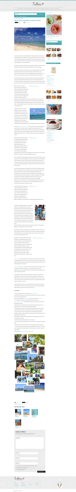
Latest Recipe (49, 12)
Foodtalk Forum (36, 8)
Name (17, 453)
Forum (37, 482)
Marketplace (16, 484)
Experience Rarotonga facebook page (26, 331)
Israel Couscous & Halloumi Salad (54, 52)
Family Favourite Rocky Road (59, 52)
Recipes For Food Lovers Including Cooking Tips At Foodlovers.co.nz (38, 3)
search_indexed (20, 404)
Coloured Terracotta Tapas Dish (50, 83)
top (60, 479)
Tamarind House (17, 266)
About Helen (23, 485)
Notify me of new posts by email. (21, 469)
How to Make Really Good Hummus (51, 131)
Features (42, 8)
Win (29, 482)
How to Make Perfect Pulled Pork (50, 138)
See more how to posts (49, 141)
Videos (46, 8)
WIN (55, 8)
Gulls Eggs (49, 76)
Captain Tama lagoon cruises (24, 126)
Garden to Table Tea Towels (50, 81)
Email (17, 458)
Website (17, 463)
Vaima (23, 266)
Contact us (30, 484)
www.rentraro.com (34, 293)
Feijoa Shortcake (54, 57)
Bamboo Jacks (16, 258)
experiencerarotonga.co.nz (19, 301)
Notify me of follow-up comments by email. (22, 467)
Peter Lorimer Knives (50, 78)
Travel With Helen (28, 8)
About (57, 8)
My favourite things (51, 63)
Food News (50, 8)
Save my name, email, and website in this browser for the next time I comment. (27, 465)
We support (59, 482)
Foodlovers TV (16, 485)
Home (18, 8)
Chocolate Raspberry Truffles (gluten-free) (59, 58)
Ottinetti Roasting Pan (50, 79)
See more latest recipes (49, 37)
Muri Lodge (39, 298)
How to (48, 117)
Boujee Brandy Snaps (52, 36)
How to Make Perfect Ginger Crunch (50, 135)
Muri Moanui (26, 298)
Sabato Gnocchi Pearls (50, 75)
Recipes (21, 8)
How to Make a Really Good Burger (50, 133)
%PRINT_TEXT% (28, 22)
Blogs (15, 482)
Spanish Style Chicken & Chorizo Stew (48, 58)
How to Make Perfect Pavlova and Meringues (50, 140)
